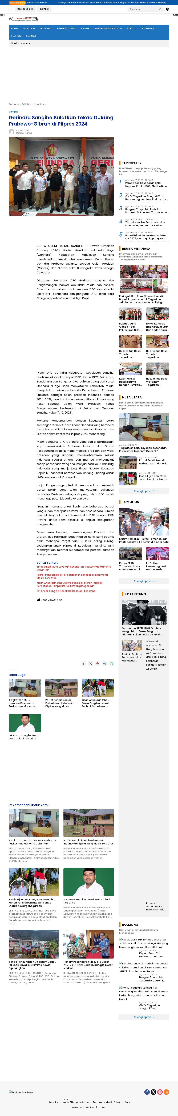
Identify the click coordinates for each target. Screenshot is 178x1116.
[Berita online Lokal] (23, 19)
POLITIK (85, 28)
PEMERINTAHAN (66, 28)
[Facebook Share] (83, 663)
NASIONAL (29, 28)
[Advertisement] (89, 74)
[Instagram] (160, 1092)
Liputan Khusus (20, 43)
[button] (160, 9)
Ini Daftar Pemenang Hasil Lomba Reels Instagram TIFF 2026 (156, 566)
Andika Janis (22, 130)
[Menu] (11, 9)
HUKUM (131, 28)
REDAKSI (44, 9)
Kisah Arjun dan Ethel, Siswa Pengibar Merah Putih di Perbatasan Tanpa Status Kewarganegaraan (69, 584)
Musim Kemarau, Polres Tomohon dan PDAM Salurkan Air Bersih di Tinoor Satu (144, 540)
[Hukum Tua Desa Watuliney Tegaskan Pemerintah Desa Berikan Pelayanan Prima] (157, 369)
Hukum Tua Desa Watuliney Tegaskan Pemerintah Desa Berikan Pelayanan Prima (157, 382)
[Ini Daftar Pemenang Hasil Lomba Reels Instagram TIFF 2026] (157, 553)
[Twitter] (153, 1092)
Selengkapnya (143, 491)
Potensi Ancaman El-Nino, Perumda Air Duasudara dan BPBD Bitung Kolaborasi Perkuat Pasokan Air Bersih (155, 906)
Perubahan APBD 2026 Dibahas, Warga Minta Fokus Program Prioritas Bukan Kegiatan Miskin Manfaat (141, 631)
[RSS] (166, 1092)
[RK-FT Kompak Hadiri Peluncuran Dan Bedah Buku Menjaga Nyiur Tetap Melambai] (157, 313)
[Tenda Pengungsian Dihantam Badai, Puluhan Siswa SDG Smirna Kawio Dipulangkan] (34, 944)
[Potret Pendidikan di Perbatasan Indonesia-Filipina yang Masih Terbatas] (61, 688)
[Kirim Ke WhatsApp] (111, 663)
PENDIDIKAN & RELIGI (106, 28)
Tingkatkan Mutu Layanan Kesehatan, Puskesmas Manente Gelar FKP (74, 568)
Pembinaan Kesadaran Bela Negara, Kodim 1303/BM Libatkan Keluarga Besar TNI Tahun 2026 (146, 184)
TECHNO (16, 36)
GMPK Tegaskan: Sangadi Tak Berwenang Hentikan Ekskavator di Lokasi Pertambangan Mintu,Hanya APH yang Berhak (145, 198)
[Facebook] (147, 1092)
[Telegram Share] (104, 663)
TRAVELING (147, 28)
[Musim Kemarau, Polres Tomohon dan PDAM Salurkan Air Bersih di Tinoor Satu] (144, 521)
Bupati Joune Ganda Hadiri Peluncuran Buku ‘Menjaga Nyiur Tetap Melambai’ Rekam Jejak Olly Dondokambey (130, 327)
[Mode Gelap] (167, 9)
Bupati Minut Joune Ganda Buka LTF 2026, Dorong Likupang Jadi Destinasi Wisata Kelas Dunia (145, 237)
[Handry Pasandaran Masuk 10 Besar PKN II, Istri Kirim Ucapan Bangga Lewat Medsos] (88, 944)
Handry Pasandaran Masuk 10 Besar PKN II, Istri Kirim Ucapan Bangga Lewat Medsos (88, 965)
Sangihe (13, 111)
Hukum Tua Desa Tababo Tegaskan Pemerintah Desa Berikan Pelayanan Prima (130, 354)
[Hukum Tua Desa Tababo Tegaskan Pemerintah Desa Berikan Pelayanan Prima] (130, 341)
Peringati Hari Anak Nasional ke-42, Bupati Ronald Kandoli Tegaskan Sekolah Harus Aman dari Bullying (78, 2)
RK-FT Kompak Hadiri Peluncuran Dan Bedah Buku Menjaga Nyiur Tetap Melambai (157, 327)
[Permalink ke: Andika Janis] (11, 131)
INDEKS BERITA (25, 9)
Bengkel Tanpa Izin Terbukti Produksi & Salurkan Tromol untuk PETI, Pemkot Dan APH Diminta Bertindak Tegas (146, 211)
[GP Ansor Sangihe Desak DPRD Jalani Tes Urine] (25, 723)
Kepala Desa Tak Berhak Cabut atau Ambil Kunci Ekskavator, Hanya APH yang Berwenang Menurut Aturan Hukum (154, 955)
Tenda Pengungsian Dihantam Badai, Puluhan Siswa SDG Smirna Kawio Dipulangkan (32, 965)
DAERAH (45, 28)
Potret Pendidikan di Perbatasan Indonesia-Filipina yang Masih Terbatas (72, 576)
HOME (14, 28)
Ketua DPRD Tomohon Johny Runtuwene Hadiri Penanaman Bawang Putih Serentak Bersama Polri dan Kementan (130, 566)
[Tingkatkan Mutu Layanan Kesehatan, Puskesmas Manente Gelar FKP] (25, 688)
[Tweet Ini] (90, 663)
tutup (66, 1099)
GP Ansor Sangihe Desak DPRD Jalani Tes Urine (66, 591)
